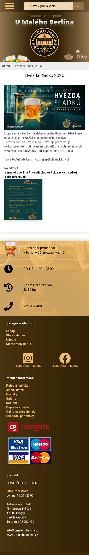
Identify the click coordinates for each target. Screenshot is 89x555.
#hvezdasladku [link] (39, 172)
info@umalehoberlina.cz (23, 530)
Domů (6, 66)
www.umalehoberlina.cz (22, 534)
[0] (69, 56)
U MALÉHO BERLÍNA (28, 366)
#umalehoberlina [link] (16, 172)
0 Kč (82, 57)
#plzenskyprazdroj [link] (64, 172)
